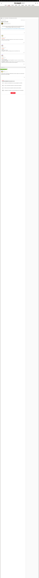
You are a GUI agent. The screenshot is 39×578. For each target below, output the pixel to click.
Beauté (5, 0)
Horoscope (32, 0)
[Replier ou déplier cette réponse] (24, 67)
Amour (16, 0)
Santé (23, 0)
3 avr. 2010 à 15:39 (4, 57)
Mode (3, 0)
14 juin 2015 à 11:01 (4, 37)
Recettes (10, 0)
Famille (21, 0)
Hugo (35, 0)
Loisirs (30, 0)
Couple (12, 5)
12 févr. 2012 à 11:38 (4, 47)
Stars (27, 0)
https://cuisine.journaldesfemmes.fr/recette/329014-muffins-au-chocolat (13, 28)
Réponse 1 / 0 (3, 67)
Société (26, 0)
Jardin (14, 0)
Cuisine (7, 0)
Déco (12, 0)
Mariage (19, 0)
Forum (37, 0)
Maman (22, 5)
